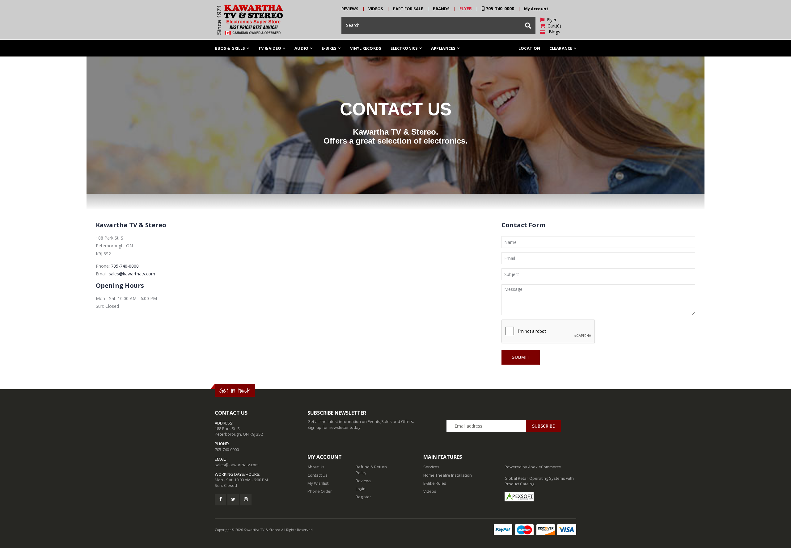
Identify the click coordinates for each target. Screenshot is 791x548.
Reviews (363, 480)
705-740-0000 (499, 8)
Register (363, 497)
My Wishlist (317, 483)
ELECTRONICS (404, 48)
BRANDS (441, 8)
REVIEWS (349, 8)
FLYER (465, 8)
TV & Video (269, 48)
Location (529, 48)
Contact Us (317, 475)
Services (431, 467)
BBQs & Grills (230, 48)
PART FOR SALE (408, 8)
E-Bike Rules (434, 483)
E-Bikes (329, 48)
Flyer (550, 20)
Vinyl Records (365, 48)
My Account (536, 8)
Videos (429, 491)
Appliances (443, 48)
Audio (301, 48)
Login (361, 489)
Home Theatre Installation (447, 475)
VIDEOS (375, 8)
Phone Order (319, 491)
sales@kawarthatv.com (132, 274)
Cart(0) (553, 26)
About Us (315, 467)
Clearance (560, 48)
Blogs (552, 32)
